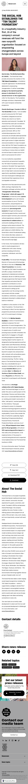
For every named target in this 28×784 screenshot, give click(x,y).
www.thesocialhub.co (8, 611)
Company (4, 664)
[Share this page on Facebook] (18, 651)
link (15, 239)
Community (16, 667)
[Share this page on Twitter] (8, 651)
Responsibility (12, 664)
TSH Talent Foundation (9, 81)
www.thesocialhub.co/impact (14, 451)
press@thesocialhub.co (9, 635)
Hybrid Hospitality (6, 667)
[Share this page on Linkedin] (13, 651)
